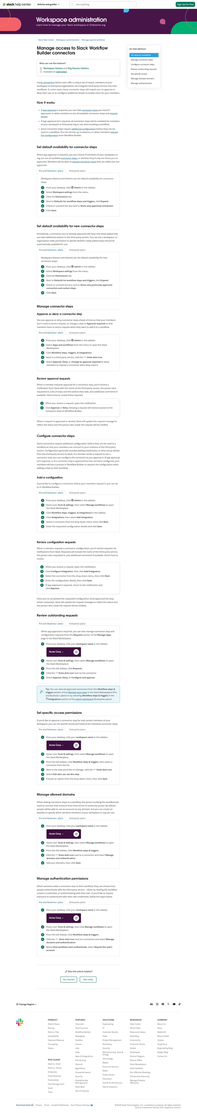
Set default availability (141, 55)
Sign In (168, 4)
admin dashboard (84, 699)
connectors (48, 82)
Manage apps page (77, 692)
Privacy (39, 1105)
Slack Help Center (46, 40)
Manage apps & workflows (93, 40)
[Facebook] (163, 1004)
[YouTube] (174, 1004)
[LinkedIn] (151, 1004)
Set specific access (139, 74)
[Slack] (19, 1056)
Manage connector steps (142, 60)
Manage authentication (141, 83)
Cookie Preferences (60, 1105)
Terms (46, 1105)
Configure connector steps (142, 64)
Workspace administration (67, 40)
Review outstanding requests (144, 69)
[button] (68, 980)
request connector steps (84, 161)
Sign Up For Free (185, 4)
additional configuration (84, 129)
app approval (49, 110)
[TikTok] (180, 1004)
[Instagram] (157, 1004)
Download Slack (23, 1105)
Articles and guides (47, 4)
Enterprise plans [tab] (77, 170)
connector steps (90, 110)
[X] (168, 1004)
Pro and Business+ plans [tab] (51, 170)
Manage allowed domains (142, 78)
